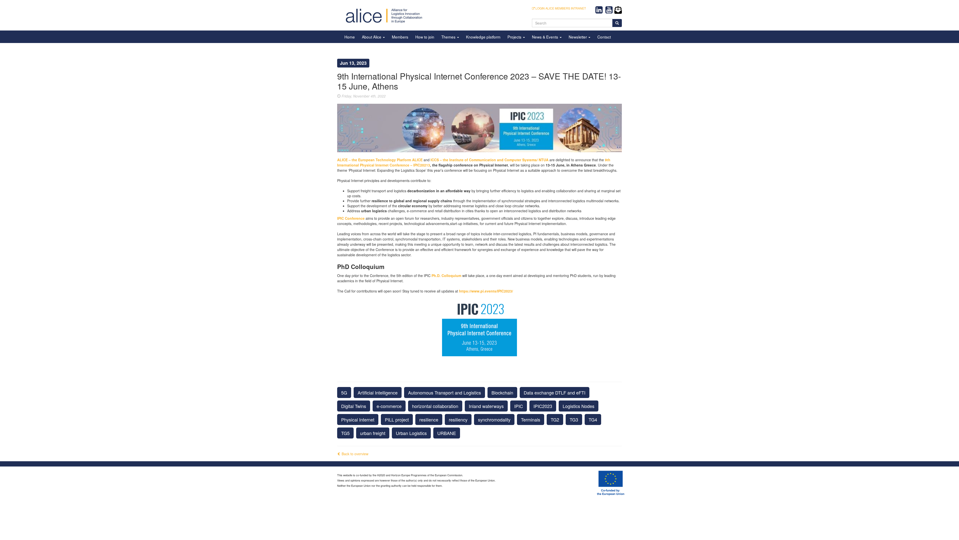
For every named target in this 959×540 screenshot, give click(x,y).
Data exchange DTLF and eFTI (554, 392)
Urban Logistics (411, 433)
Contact (604, 37)
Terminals (530, 419)
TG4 (593, 419)
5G (344, 392)
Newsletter (578, 37)
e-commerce (389, 406)
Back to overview (354, 453)
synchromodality (494, 419)
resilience (428, 419)
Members (400, 37)
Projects (514, 37)
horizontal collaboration (435, 406)
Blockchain (502, 392)
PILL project (397, 419)
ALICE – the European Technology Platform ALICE (380, 159)
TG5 (345, 433)
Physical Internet (357, 419)
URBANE (446, 433)
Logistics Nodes (578, 406)
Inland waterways (486, 406)
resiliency (458, 419)
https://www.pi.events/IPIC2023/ (486, 291)
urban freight (372, 433)
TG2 (555, 419)
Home (349, 37)
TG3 (574, 419)
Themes (449, 37)
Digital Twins (353, 406)
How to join (424, 37)
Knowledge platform (483, 37)
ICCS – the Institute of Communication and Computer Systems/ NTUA (489, 159)
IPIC (518, 406)
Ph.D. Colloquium (446, 275)
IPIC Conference (351, 218)
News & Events (545, 37)
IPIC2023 (542, 406)
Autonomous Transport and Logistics (444, 392)
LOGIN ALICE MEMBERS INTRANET (560, 8)
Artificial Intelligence (378, 392)
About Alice (372, 37)
